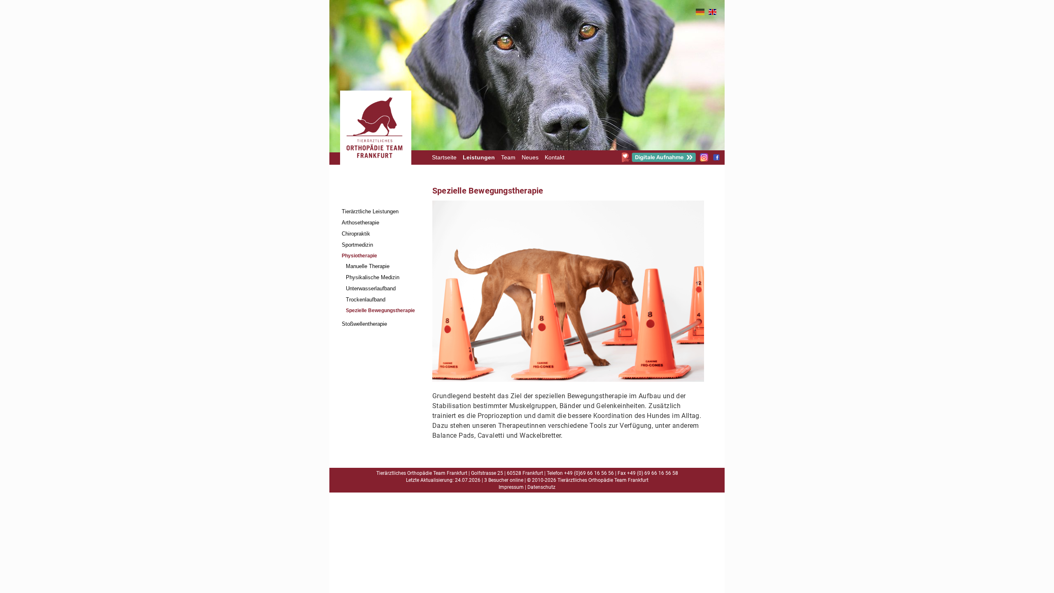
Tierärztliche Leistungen (370, 211)
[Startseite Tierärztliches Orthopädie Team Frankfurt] (374, 171)
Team (508, 157)
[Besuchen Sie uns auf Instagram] (704, 159)
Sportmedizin (357, 245)
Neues (530, 157)
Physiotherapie (359, 256)
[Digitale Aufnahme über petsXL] (659, 159)
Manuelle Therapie (367, 266)
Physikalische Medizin (372, 277)
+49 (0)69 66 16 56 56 (589, 473)
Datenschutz (541, 487)
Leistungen (479, 157)
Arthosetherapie (360, 222)
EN (712, 12)
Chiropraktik (356, 234)
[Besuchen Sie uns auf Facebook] (716, 159)
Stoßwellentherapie (364, 324)
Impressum (511, 487)
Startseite (444, 157)
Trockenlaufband (365, 299)
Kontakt (554, 157)
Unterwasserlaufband (371, 288)
